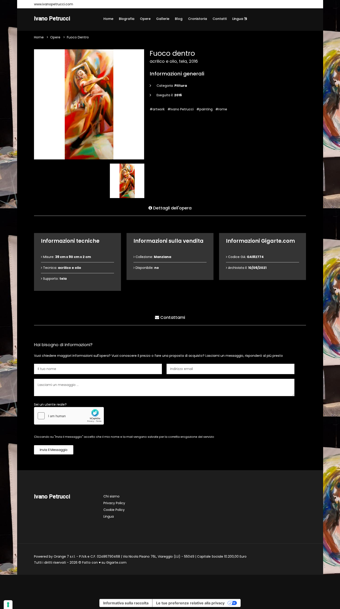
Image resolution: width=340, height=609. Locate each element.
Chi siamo (111, 496)
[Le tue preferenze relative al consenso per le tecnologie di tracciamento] (8, 604)
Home (108, 18)
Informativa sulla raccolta (125, 603)
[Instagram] (82, 4)
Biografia (126, 18)
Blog (178, 18)
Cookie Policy (114, 509)
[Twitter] (103, 4)
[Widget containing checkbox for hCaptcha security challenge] (69, 416)
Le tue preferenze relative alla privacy (190, 603)
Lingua (238, 18)
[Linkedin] (110, 4)
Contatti (220, 18)
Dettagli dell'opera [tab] (172, 208)
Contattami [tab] (172, 317)
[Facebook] (89, 4)
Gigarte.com (116, 562)
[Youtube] (96, 4)
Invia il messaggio (54, 449)
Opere (145, 18)
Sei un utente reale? (50, 404)
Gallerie (162, 18)
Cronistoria (197, 18)
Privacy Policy (114, 503)
